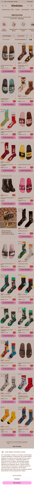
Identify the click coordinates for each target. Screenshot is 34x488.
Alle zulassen (17, 482)
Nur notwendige (17, 475)
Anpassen (17, 479)
